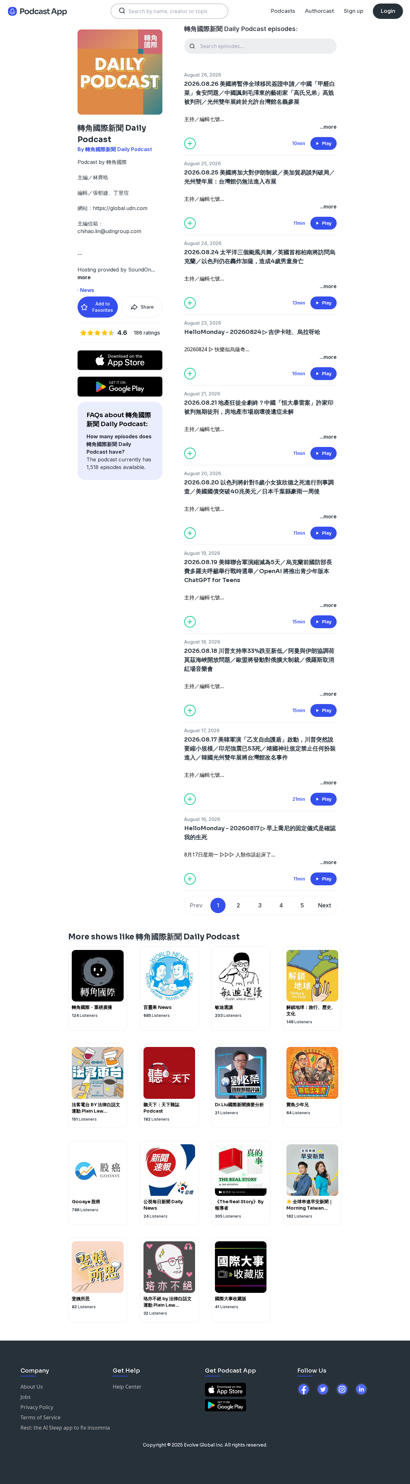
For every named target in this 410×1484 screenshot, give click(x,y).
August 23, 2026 (202, 323)
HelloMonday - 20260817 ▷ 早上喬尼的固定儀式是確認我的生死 (260, 833)
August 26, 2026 (202, 74)
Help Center (127, 1386)
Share (147, 307)
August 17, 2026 (201, 730)
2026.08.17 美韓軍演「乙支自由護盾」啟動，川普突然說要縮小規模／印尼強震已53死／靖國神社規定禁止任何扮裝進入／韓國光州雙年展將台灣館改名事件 (260, 748)
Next (324, 905)
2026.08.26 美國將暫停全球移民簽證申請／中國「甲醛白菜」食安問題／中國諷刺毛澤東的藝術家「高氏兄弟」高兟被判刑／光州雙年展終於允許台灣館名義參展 (259, 92)
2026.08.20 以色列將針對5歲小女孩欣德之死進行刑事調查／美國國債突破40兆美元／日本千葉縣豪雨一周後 (259, 487)
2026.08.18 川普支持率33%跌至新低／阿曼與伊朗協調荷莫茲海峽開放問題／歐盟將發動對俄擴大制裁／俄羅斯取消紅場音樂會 (259, 659)
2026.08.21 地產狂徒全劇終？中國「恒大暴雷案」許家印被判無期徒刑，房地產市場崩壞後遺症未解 (258, 407)
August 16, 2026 (202, 819)
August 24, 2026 (202, 243)
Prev (196, 905)
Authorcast (319, 11)
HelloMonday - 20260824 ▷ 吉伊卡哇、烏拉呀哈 (252, 332)
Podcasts (283, 11)
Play (327, 143)
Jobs (25, 1396)
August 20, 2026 (202, 473)
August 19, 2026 (202, 553)
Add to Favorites (102, 307)
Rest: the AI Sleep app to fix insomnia (65, 1427)
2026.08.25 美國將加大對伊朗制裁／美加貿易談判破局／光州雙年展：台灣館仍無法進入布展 (259, 177)
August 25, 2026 (202, 163)
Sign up (353, 11)
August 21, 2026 (202, 393)
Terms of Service (40, 1417)
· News (86, 290)
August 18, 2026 (202, 642)
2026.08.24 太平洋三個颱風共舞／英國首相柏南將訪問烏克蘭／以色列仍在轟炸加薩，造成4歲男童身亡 (259, 257)
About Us (31, 1386)
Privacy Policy (36, 1407)
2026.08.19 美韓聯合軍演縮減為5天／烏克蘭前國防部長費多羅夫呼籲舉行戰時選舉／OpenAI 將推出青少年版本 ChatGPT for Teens (258, 571)
